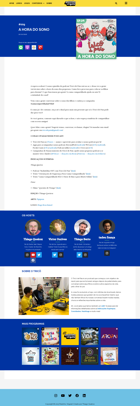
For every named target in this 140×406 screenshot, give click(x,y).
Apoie (11, 3)
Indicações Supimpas (106, 309)
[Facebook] (33, 260)
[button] (116, 3)
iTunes (50, 142)
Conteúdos (37, 3)
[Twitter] (39, 255)
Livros (19, 3)
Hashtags (86, 311)
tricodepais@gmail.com (52, 130)
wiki (103, 306)
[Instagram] (27, 255)
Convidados (76, 311)
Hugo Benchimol (45, 205)
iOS (94, 145)
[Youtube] (33, 255)
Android (80, 145)
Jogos (27, 3)
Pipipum (40, 199)
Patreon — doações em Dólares (91, 154)
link (73, 171)
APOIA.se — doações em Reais (64, 154)
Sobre (49, 3)
